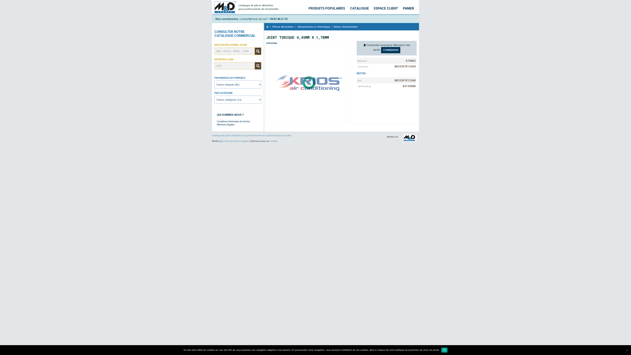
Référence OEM (224, 59)
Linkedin (274, 141)
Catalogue (359, 8)
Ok (444, 350)
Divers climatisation (346, 26)
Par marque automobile (229, 78)
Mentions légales (225, 124)
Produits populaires (327, 8)
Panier (408, 8)
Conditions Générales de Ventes (233, 121)
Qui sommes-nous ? (230, 114)
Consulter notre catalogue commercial (235, 34)
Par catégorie (223, 93)
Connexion (390, 50)
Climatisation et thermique (313, 26)
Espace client (386, 8)
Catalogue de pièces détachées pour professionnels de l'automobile (245, 135)
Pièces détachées (282, 26)
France (224, 141)
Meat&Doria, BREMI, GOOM (230, 45)
